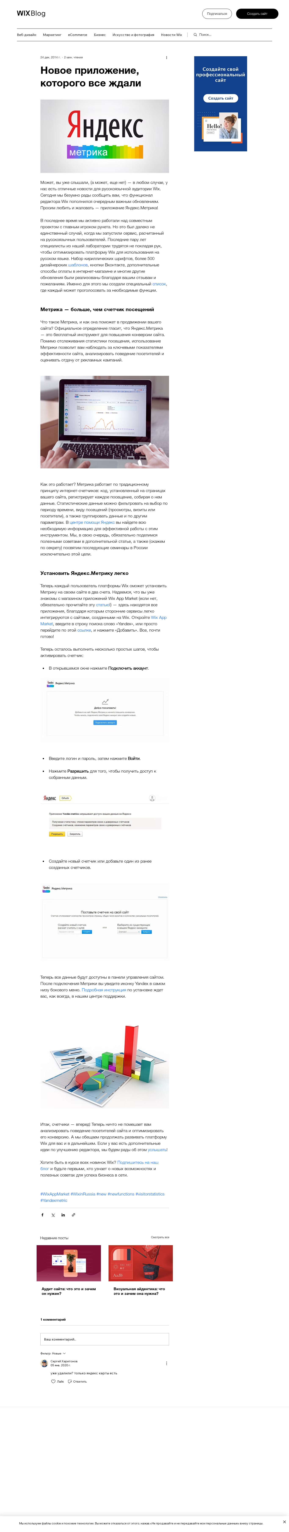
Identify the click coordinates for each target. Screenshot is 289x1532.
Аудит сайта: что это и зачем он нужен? (69, 1291)
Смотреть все (160, 1237)
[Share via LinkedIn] (63, 1215)
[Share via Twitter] (53, 1215)
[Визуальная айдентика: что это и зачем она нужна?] (141, 1263)
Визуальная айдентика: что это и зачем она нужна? (139, 1291)
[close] (284, 1522)
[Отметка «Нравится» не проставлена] (53, 1381)
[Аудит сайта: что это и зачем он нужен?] (69, 1263)
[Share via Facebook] (42, 1215)
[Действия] (166, 1363)
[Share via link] (74, 1215)
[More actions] (166, 57)
